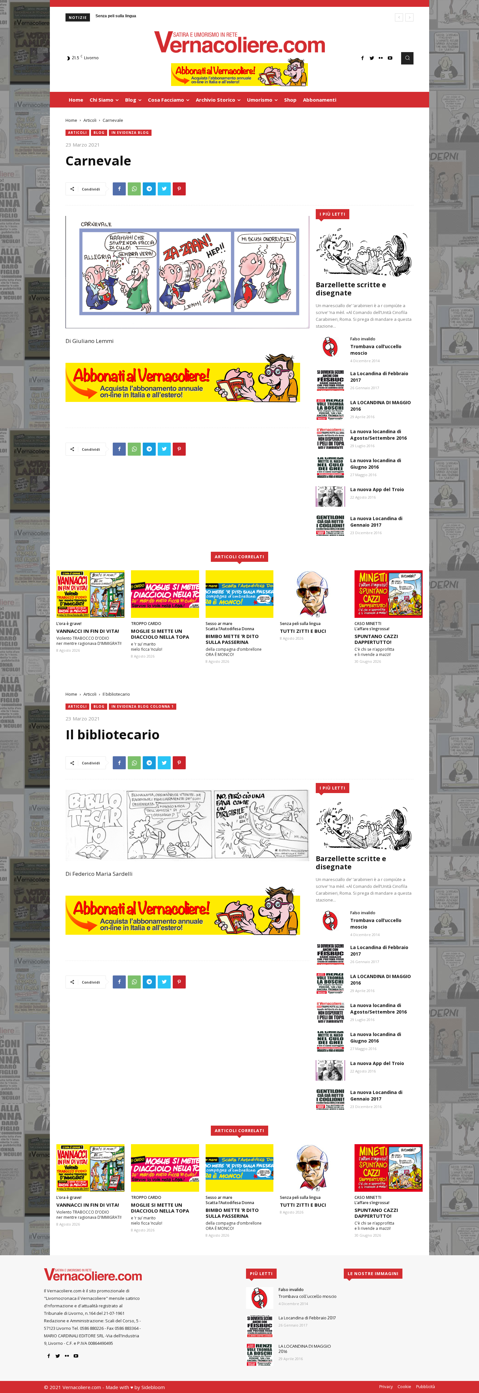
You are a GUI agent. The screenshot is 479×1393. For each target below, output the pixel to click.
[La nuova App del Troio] (330, 496)
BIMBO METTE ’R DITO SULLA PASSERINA (232, 639)
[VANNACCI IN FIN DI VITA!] (90, 594)
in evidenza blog (130, 132)
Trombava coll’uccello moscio (308, 1296)
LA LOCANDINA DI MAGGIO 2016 (305, 1348)
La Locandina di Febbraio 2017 (307, 1317)
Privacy (386, 1386)
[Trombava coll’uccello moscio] (330, 346)
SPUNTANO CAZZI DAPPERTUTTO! (376, 639)
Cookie (404, 1386)
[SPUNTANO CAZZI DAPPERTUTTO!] (389, 594)
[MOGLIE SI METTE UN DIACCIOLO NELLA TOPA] (165, 594)
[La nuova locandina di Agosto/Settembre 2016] (330, 438)
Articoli (89, 120)
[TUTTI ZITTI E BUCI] (314, 594)
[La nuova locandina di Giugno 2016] (330, 467)
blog (99, 132)
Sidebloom (153, 1387)
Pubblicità (425, 1386)
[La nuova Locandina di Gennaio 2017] (330, 525)
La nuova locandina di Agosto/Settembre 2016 (378, 434)
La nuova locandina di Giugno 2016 (375, 463)
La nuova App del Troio (377, 489)
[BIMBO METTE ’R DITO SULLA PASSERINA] (240, 594)
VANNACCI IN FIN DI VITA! (87, 631)
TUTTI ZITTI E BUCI (303, 631)
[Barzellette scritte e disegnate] (365, 252)
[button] (407, 58)
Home (71, 120)
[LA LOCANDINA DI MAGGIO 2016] (330, 409)
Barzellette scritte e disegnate (351, 288)
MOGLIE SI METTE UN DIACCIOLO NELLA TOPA (160, 634)
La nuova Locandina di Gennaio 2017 (376, 521)
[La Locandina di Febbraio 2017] (330, 380)
